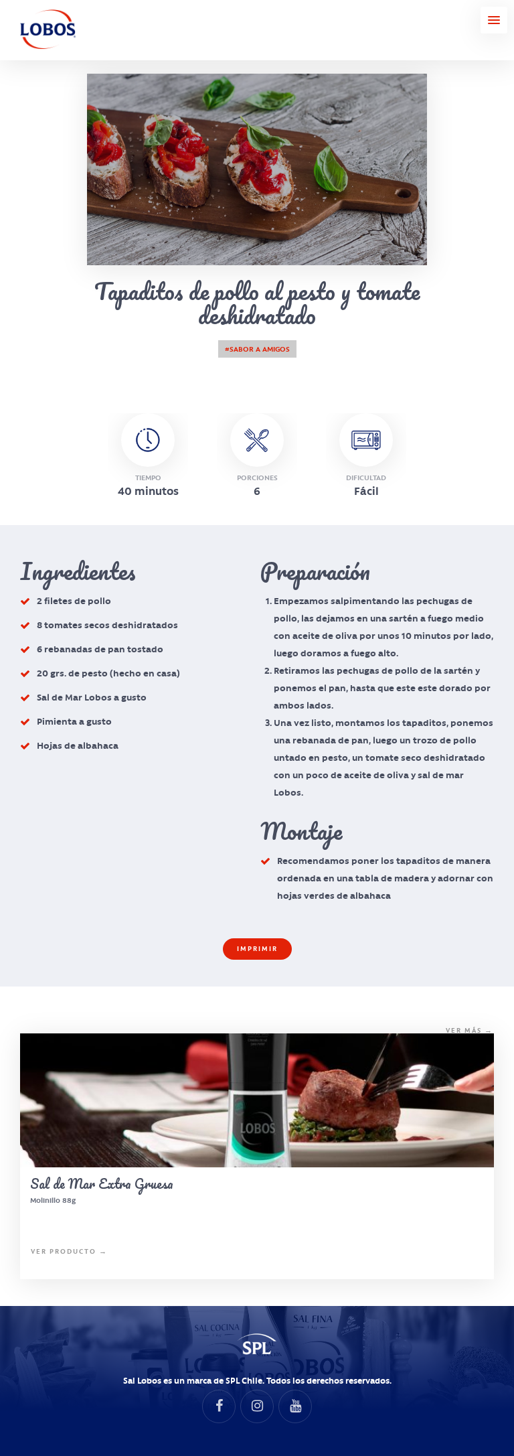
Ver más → (469, 1030)
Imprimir (257, 948)
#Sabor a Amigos (257, 349)
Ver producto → (69, 1251)
